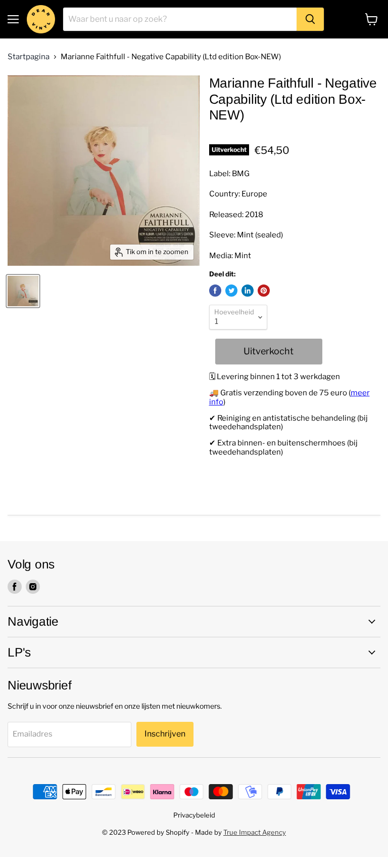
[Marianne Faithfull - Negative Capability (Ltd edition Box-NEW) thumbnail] (23, 291)
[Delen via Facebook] (215, 290)
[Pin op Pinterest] (264, 290)
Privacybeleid (194, 815)
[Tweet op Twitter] (231, 290)
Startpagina (29, 57)
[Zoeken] (310, 19)
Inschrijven (164, 734)
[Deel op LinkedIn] (247, 290)
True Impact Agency (254, 832)
